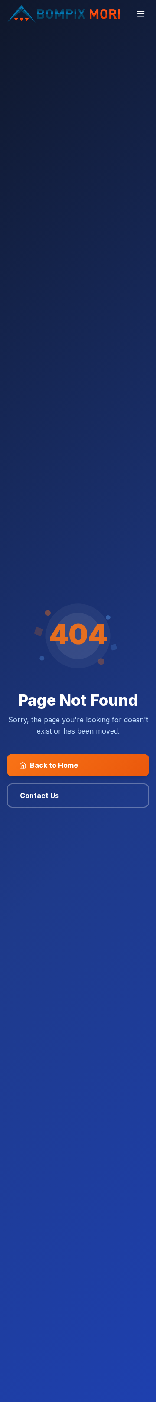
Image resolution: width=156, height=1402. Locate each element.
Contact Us (39, 795)
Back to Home (54, 765)
